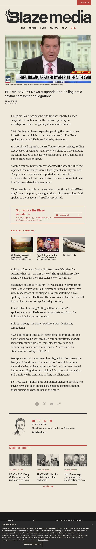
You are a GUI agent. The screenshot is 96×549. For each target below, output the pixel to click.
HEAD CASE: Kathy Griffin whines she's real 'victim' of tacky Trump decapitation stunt (19, 477)
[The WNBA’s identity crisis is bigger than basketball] (48, 460)
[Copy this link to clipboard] (59, 404)
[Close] (92, 524)
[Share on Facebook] (37, 404)
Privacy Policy (39, 217)
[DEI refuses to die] (74, 244)
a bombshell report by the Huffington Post (38, 146)
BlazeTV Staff (70, 470)
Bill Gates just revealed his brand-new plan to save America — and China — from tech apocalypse (21, 257)
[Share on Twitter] (44, 404)
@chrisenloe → (39, 432)
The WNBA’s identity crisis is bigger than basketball (47, 477)
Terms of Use (49, 217)
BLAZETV (54, 28)
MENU (73, 28)
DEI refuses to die (69, 255)
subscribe (84, 2)
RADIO (43, 28)
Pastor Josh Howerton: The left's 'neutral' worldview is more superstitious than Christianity (47, 257)
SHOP (64, 28)
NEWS (22, 28)
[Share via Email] (52, 404)
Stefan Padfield (44, 470)
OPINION (33, 28)
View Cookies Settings (32, 544)
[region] (48, 535)
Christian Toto (16, 470)
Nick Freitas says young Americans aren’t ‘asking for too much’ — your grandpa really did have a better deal (75, 477)
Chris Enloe (11, 101)
